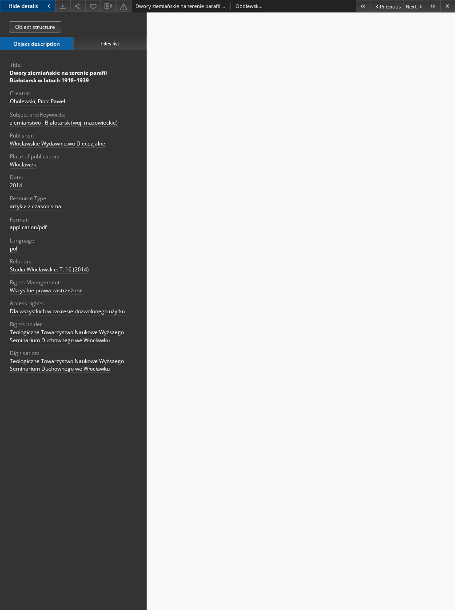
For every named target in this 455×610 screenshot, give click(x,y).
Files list (109, 43)
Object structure (35, 27)
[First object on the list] (363, 6)
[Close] (447, 6)
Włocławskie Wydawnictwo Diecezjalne (57, 143)
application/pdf (28, 227)
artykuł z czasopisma (35, 206)
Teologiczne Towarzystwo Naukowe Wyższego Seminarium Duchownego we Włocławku (67, 335)
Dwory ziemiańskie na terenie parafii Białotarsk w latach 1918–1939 (58, 76)
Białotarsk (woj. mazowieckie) (81, 122)
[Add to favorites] (93, 6)
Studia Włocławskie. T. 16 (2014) (49, 269)
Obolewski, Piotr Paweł (37, 101)
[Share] (77, 6)
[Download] (62, 6)
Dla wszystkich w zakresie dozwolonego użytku (67, 311)
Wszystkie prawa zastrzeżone (46, 290)
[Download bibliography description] (108, 6)
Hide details (23, 6)
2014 (16, 185)
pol (13, 248)
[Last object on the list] (433, 6)
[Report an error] (123, 6)
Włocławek (23, 164)
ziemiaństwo (25, 122)
